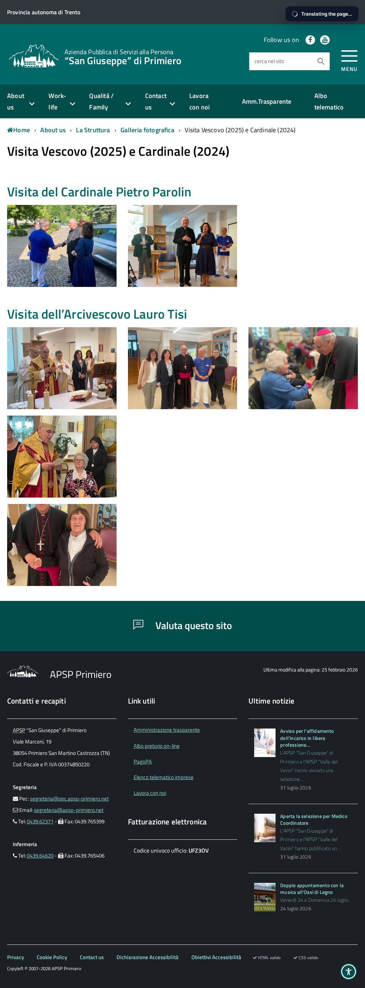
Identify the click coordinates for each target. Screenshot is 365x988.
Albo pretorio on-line (157, 746)
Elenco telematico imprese (164, 777)
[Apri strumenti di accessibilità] (348, 971)
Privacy (15, 957)
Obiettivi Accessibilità (216, 957)
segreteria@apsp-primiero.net (68, 810)
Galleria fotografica (147, 130)
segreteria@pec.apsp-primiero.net (69, 798)
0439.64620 (40, 855)
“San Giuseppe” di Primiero (123, 56)
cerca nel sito (269, 61)
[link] (34, 55)
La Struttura (93, 130)
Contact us (155, 101)
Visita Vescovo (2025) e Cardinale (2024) (240, 130)
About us (15, 101)
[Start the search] (321, 61)
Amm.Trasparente (267, 101)
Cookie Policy (52, 957)
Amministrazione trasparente (167, 730)
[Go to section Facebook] (310, 40)
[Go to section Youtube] (325, 40)
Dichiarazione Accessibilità (148, 957)
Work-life (57, 101)
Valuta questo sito (192, 625)
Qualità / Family (101, 101)
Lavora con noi (199, 101)
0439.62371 (40, 821)
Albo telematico (329, 101)
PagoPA (143, 761)
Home (21, 130)
